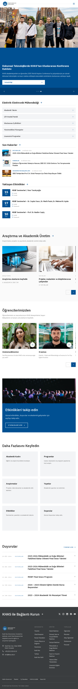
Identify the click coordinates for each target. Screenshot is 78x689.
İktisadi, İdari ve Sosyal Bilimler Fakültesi (54, 637)
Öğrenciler (67, 631)
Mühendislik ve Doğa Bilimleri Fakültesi (53, 648)
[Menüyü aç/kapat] (74, 4)
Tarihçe (36, 654)
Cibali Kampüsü (38, 634)
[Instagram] (63, 614)
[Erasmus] (56, 336)
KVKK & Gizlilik (34, 679)
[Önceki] (4, 91)
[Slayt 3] (40, 91)
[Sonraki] (74, 91)
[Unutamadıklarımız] (19, 336)
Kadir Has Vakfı (38, 657)
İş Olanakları (24, 679)
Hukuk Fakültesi (53, 631)
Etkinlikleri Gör (15, 425)
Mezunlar (66, 634)
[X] (59, 614)
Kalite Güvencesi (7, 679)
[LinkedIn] (67, 614)
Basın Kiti (42, 679)
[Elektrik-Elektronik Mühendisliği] (13, 3)
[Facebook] (71, 614)
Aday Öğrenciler (69, 638)
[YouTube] (75, 614)
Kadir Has (37, 650)
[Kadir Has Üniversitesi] (5, 3)
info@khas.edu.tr (10, 655)
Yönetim (36, 631)
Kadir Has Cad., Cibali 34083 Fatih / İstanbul (13, 647)
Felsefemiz (37, 647)
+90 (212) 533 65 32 (11, 651)
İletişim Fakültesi (54, 642)
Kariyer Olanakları (39, 638)
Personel (66, 645)
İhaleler (16, 679)
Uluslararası (67, 641)
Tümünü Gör (68, 547)
